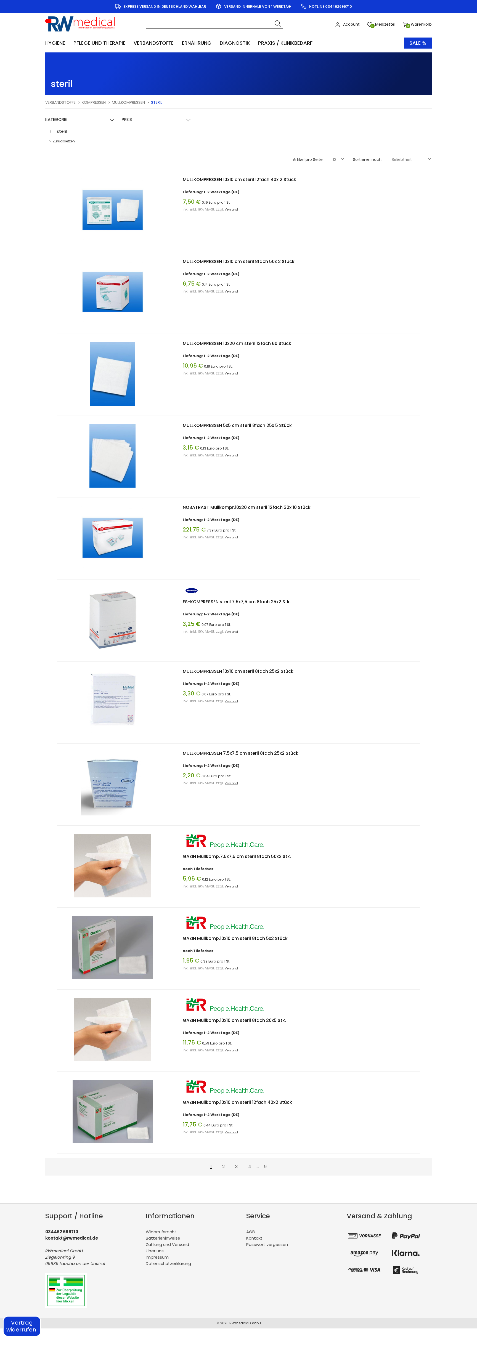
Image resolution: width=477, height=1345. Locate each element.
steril (62, 84)
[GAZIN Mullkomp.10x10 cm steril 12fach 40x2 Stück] (112, 1144)
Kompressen (94, 102)
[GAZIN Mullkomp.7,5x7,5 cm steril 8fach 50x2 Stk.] (112, 899)
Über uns (155, 1251)
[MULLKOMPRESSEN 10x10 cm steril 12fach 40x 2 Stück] (112, 243)
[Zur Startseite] (81, 33)
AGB (250, 1232)
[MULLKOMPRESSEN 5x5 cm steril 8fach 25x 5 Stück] (112, 489)
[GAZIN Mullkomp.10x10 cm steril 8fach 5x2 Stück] (112, 981)
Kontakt (254, 1238)
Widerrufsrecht (161, 1232)
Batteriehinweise (163, 1238)
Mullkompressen (128, 102)
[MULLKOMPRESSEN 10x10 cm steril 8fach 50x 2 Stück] (112, 325)
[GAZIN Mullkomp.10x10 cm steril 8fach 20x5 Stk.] (112, 1062)
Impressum (157, 1257)
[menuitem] (58, 43)
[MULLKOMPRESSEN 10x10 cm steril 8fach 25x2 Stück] (113, 735)
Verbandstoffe (60, 102)
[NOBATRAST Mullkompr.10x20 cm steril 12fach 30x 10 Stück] (112, 571)
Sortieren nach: (367, 159)
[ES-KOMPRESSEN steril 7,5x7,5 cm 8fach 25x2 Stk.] (112, 653)
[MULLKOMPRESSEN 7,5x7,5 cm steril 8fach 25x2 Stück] (112, 817)
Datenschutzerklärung (168, 1263)
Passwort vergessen (267, 1244)
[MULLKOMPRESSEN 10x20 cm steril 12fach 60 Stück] (113, 407)
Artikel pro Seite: (308, 159)
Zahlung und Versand (167, 1244)
